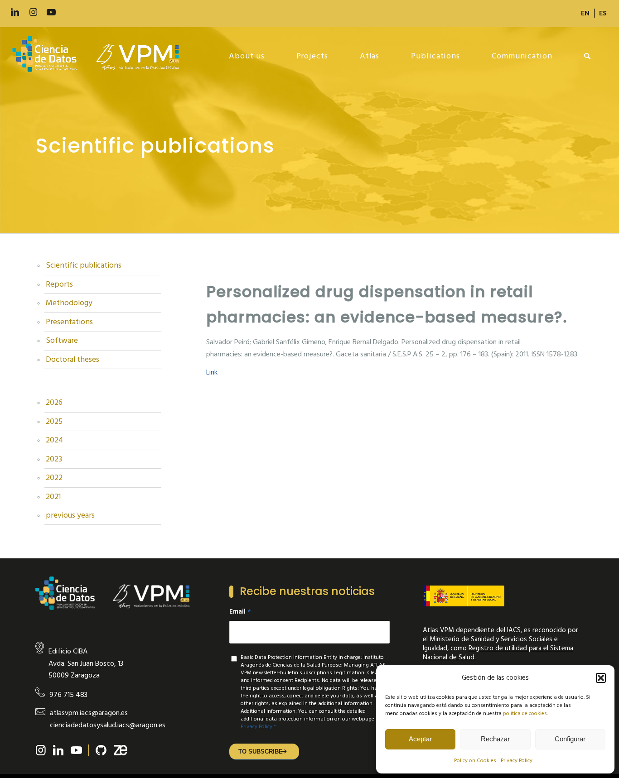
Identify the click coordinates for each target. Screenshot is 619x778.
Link (212, 372)
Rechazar (495, 739)
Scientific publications (83, 265)
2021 (53, 496)
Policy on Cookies (475, 760)
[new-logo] (100, 56)
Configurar (570, 739)
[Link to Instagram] (33, 12)
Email (240, 611)
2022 (54, 477)
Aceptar (420, 739)
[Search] (587, 56)
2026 (54, 402)
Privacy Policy (516, 760)
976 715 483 (68, 695)
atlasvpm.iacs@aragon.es (89, 713)
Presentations (69, 322)
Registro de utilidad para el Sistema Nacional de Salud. (498, 653)
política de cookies (525, 713)
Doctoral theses (72, 359)
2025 (54, 421)
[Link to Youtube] (51, 12)
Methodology (69, 303)
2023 (54, 459)
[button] (600, 677)
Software (62, 340)
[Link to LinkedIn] (15, 12)
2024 (54, 440)
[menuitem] (585, 13)
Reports (59, 284)
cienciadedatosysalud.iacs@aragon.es (107, 725)
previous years (70, 515)
